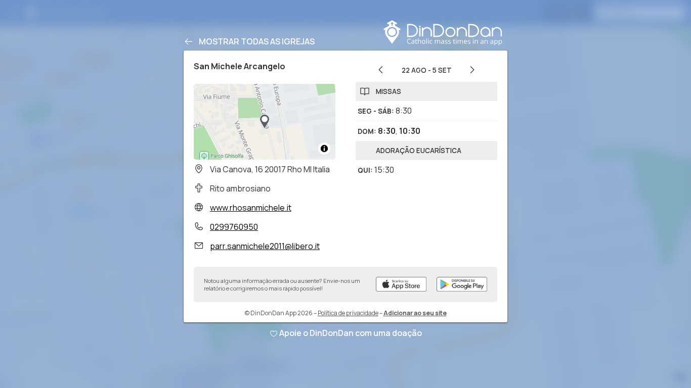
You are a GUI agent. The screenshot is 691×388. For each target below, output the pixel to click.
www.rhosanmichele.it (250, 207)
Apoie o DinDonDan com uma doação (350, 332)
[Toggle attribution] (324, 148)
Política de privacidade (348, 313)
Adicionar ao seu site (415, 313)
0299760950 (234, 226)
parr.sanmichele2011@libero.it (265, 246)
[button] (265, 121)
